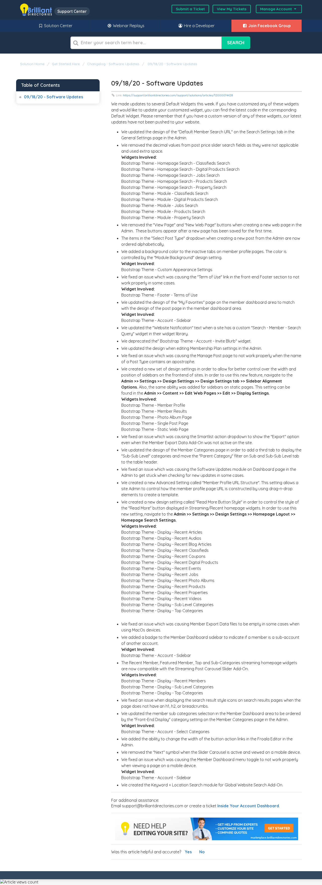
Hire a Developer (199, 25)
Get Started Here (66, 64)
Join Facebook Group (269, 25)
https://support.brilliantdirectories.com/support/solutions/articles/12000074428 (178, 95)
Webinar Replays (128, 25)
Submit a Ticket (190, 9)
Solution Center (57, 25)
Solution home (33, 64)
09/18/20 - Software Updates (172, 64)
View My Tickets (232, 9)
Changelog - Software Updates (113, 64)
